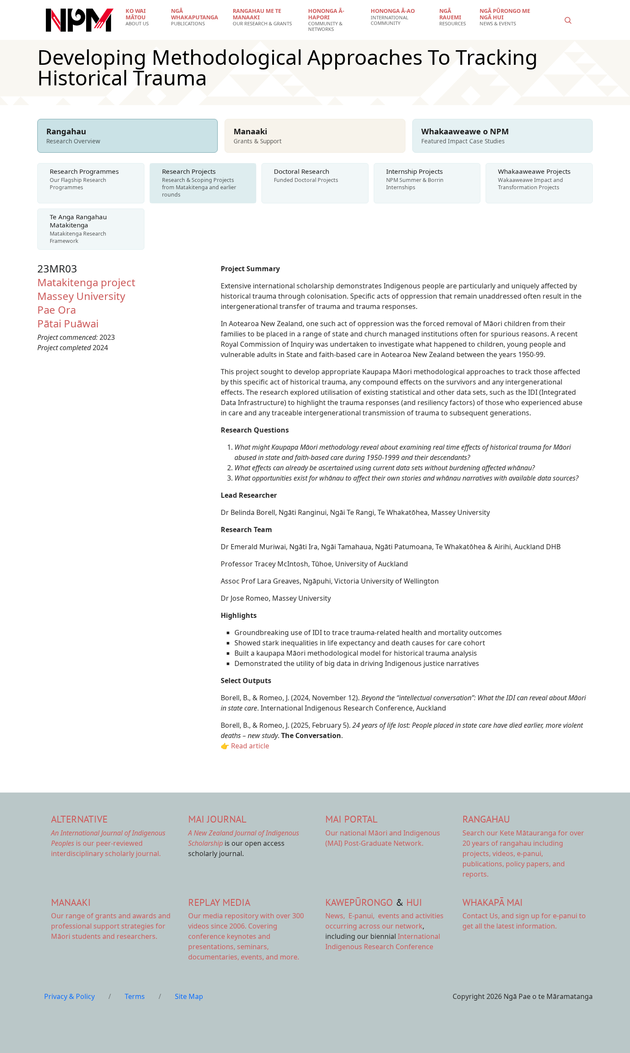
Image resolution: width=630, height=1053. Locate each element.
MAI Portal (351, 819)
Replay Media (219, 902)
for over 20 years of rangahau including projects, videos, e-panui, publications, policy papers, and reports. (523, 853)
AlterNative (79, 819)
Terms (135, 996)
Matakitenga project (86, 282)
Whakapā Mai (492, 902)
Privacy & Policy (69, 996)
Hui (414, 902)
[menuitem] (143, 17)
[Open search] (567, 20)
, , (350, 915)
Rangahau (486, 819)
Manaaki (71, 902)
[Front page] (80, 20)
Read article (250, 745)
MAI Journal (217, 819)
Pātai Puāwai (68, 323)
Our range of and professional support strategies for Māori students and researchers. (111, 926)
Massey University (81, 296)
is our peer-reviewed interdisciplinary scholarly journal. (108, 843)
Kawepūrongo (359, 902)
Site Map (189, 996)
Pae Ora (56, 310)
